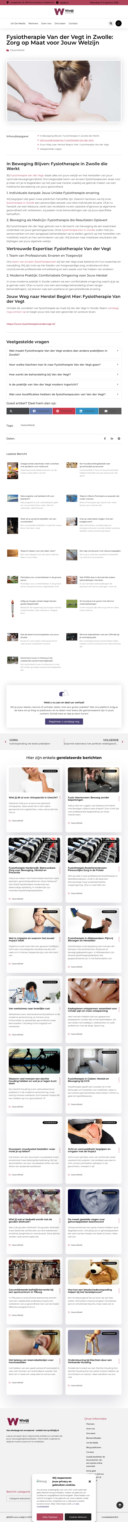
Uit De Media (18, 23)
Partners (33, 23)
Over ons (46, 23)
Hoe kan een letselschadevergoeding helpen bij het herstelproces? (90, 1290)
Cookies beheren (78, 1517)
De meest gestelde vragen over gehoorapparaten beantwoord (86, 1220)
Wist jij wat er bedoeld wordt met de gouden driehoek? (30, 1220)
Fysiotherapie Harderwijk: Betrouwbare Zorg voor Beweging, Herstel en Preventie (32, 870)
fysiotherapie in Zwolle (20, 202)
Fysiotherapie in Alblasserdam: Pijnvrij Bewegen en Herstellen (90, 939)
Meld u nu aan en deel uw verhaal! (64, 702)
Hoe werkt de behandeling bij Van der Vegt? (64, 374)
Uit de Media (92, 1443)
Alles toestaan (50, 1517)
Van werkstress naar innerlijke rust (29, 1008)
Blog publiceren (93, 1447)
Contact (73, 23)
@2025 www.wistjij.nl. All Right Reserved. (25, 1517)
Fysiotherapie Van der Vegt (27, 175)
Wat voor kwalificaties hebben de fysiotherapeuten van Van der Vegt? (64, 394)
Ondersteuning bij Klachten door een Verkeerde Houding (90, 1361)
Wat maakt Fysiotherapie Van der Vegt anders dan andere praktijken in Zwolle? (64, 352)
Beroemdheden (93, 1438)
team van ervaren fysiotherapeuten (34, 261)
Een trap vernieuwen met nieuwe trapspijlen (100, 551)
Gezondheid (17, 50)
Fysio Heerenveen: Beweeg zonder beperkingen (88, 798)
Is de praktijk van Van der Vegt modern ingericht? (64, 384)
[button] (89, 1481)
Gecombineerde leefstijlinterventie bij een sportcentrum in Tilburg (31, 1290)
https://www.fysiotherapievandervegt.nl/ (31, 323)
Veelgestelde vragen (51, 149)
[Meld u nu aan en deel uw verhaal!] (64, 693)
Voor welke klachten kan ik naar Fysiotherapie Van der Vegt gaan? (64, 364)
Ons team (60, 23)
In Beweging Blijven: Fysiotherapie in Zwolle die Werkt (69, 135)
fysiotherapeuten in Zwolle (78, 230)
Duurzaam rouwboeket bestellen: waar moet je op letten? (32, 1150)
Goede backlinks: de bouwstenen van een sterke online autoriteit (95, 1461)
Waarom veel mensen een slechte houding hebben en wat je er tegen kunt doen (33, 1081)
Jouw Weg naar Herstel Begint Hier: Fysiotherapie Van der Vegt (74, 144)
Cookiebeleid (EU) (110, 1517)
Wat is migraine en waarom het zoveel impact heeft (31, 939)
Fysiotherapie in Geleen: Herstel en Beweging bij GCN (88, 1079)
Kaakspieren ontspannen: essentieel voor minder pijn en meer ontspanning (92, 1009)
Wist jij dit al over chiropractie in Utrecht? (33, 797)
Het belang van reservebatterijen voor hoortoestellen (31, 1361)
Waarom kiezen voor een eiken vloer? (38, 551)
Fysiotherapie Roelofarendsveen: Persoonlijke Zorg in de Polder (87, 869)
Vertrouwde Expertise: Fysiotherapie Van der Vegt (67, 140)
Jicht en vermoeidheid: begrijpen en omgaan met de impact (89, 1150)
